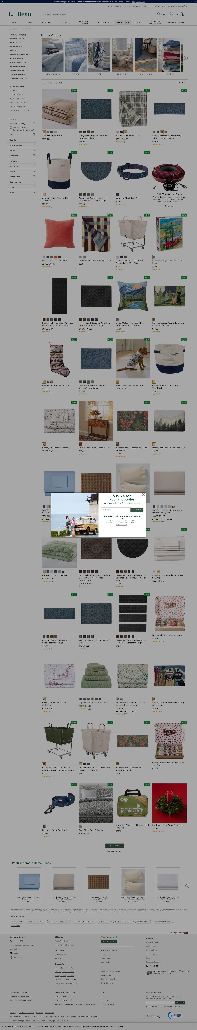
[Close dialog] (143, 494)
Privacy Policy (121, 525)
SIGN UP (137, 510)
